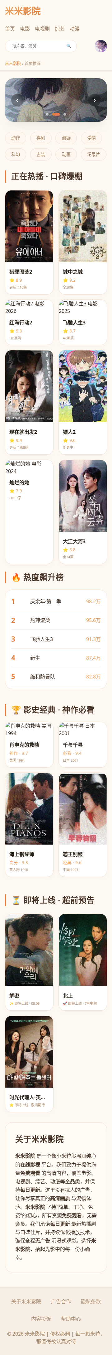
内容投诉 (41, 1318)
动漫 (75, 28)
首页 (10, 28)
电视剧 (42, 28)
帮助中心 (71, 1318)
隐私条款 (91, 1301)
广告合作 (61, 1301)
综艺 (60, 28)
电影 (25, 28)
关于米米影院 (26, 1301)
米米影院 (13, 63)
